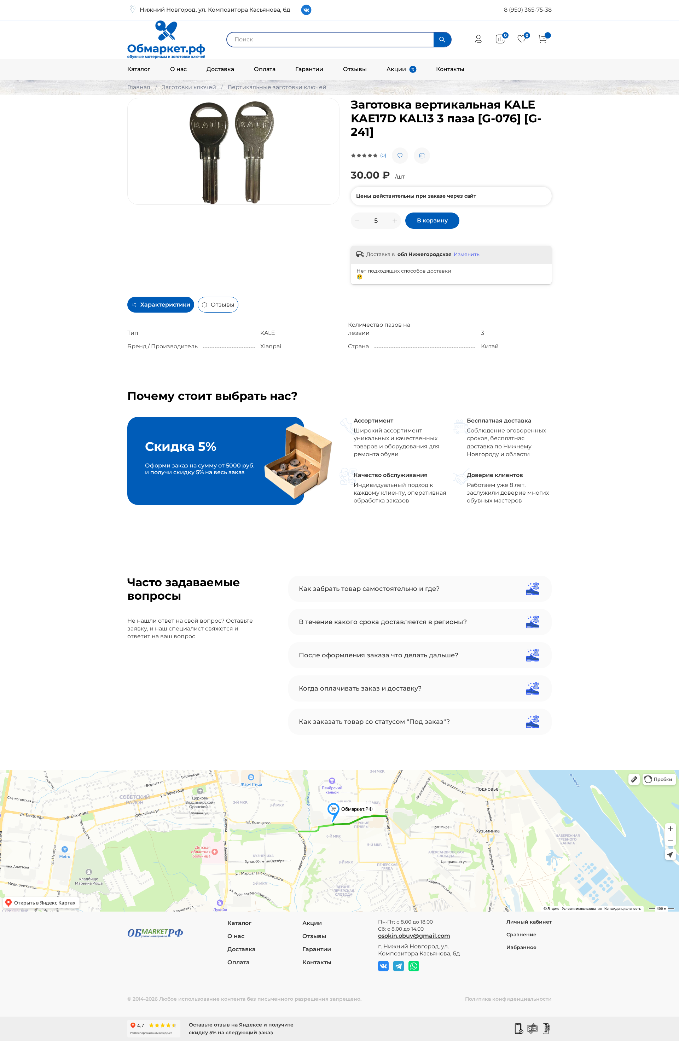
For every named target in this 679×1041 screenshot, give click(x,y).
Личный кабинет (529, 922)
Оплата (264, 69)
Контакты (450, 69)
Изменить (467, 254)
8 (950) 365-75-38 (528, 9)
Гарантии (309, 69)
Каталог (138, 69)
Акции (396, 69)
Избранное (521, 947)
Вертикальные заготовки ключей (277, 87)
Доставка (220, 69)
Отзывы (355, 69)
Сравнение (521, 934)
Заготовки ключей (189, 87)
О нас (178, 69)
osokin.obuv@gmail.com (414, 935)
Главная (138, 87)
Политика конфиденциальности (508, 999)
